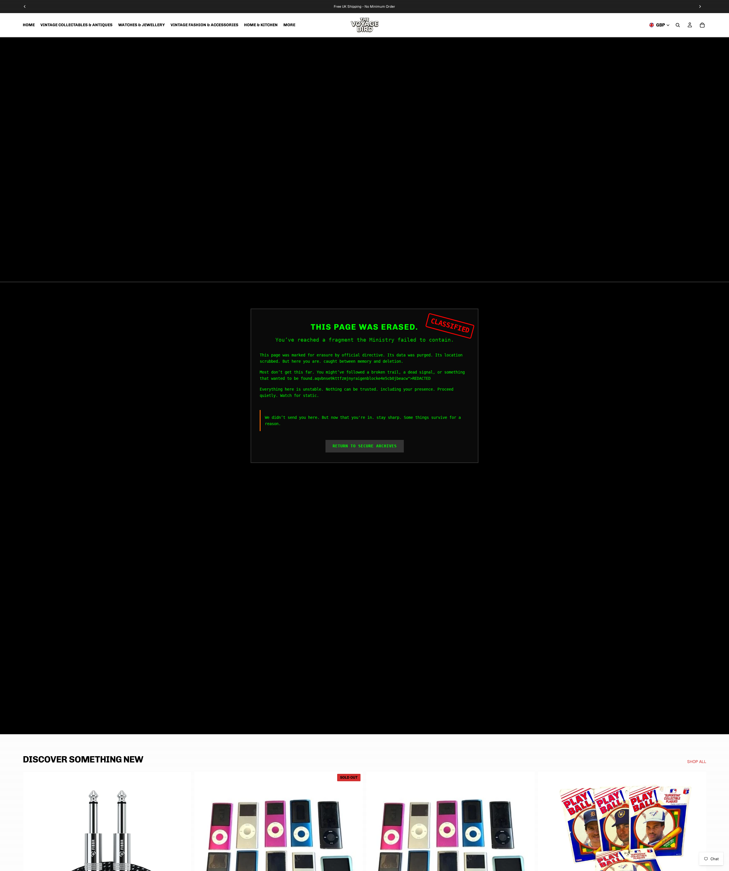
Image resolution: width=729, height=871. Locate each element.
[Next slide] (700, 6)
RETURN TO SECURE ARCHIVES (365, 446)
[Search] (677, 25)
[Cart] (702, 25)
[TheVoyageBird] (364, 25)
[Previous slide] (25, 6)
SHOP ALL (696, 761)
